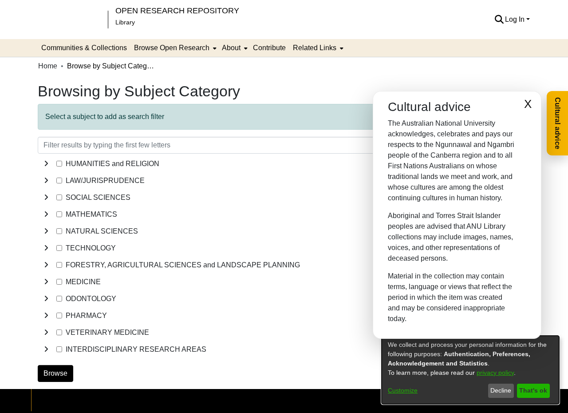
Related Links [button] (314, 48)
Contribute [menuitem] (269, 48)
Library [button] (125, 22)
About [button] (231, 48)
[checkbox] (59, 164)
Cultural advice (557, 123)
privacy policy (495, 372)
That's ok (533, 390)
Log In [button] (515, 19)
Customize (403, 390)
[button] (499, 19)
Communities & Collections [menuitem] (84, 48)
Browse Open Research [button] (171, 48)
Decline (500, 390)
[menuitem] (174, 48)
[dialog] (470, 370)
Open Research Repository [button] (177, 10)
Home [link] (47, 66)
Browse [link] (55, 373)
